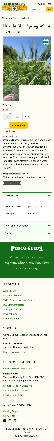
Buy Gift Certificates (13, 304)
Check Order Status (13, 394)
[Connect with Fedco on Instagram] (10, 420)
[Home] (14, 6)
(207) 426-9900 (11, 380)
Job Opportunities (12, 309)
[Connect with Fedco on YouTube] (15, 420)
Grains (16, 18)
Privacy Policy (10, 313)
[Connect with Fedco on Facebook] (4, 420)
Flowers (6, 18)
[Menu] (49, 4)
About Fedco (9, 290)
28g (17, 116)
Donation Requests (13, 318)
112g (27, 116)
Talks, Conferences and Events (19, 300)
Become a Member (13, 295)
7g (7, 116)
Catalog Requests (12, 411)
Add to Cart (18, 125)
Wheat (25, 18)
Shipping (9, 233)
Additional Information (16, 225)
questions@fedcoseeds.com (17, 368)
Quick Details (11, 195)
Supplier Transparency (15, 173)
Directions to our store (15, 352)
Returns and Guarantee (15, 390)
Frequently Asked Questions (17, 385)
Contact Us (9, 415)
